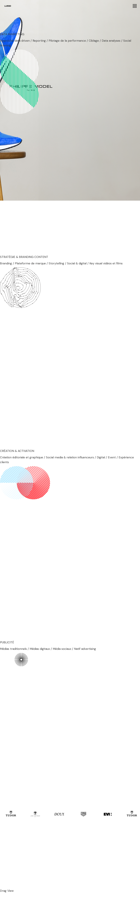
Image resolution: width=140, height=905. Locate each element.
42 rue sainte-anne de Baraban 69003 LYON (39, 850)
